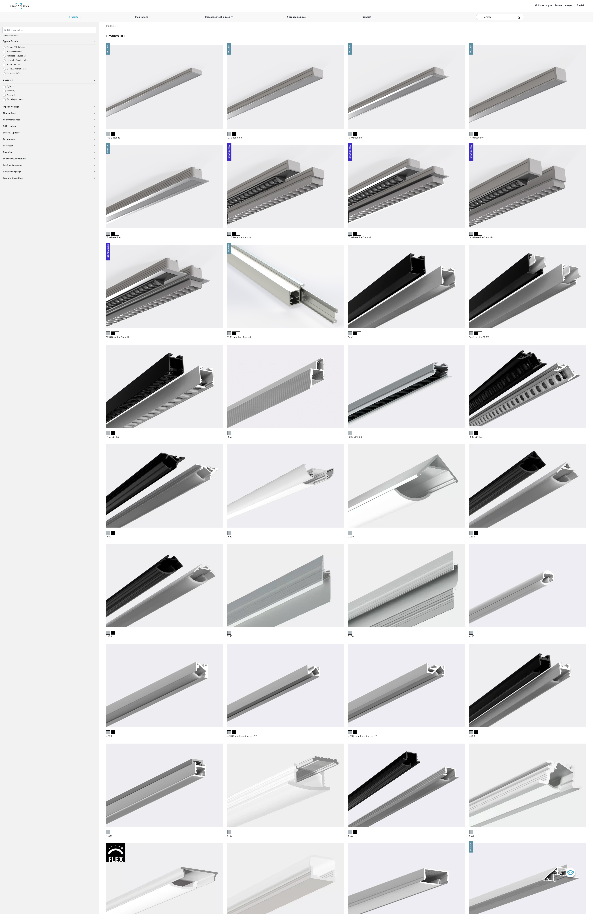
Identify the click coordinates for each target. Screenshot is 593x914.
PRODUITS (111, 26)
